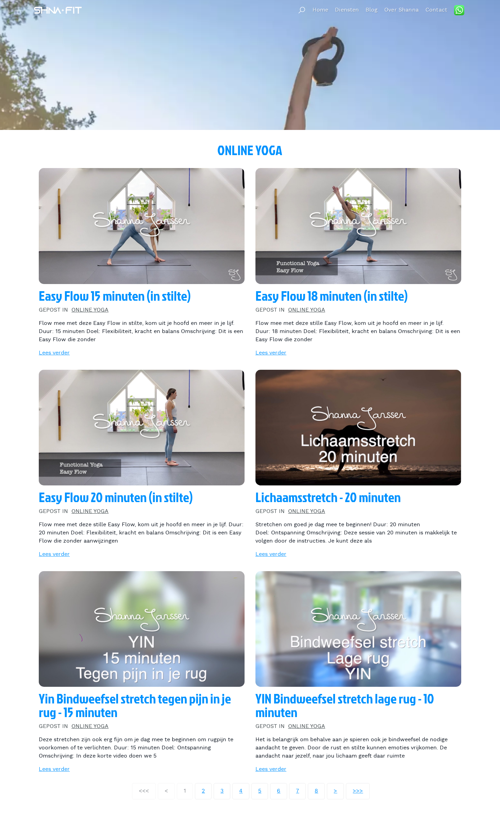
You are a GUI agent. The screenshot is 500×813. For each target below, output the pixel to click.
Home (321, 10)
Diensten (347, 10)
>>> (358, 791)
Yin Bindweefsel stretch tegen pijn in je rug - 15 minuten (135, 705)
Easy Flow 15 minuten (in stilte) (115, 296)
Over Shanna (401, 10)
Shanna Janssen (58, 10)
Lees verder (54, 352)
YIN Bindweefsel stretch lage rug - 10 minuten (344, 705)
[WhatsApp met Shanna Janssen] (459, 10)
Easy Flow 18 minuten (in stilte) (331, 296)
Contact (436, 10)
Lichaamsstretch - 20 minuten (328, 497)
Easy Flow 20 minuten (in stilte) (116, 497)
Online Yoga (90, 310)
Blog (372, 10)
